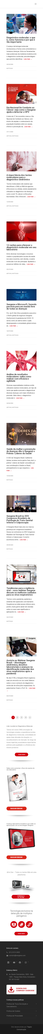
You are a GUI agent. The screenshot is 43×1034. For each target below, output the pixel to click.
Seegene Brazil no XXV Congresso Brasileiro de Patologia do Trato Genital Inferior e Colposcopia (19, 519)
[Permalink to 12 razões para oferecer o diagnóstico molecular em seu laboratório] (21, 231)
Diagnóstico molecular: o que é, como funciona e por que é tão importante (20, 39)
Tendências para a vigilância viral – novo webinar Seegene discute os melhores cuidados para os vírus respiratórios (21, 591)
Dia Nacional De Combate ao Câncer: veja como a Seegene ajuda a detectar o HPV (21, 109)
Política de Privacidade (14, 1016)
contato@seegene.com (17, 955)
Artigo (8, 136)
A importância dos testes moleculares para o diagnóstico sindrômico (19, 177)
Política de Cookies (13, 1011)
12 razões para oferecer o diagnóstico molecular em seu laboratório (21, 247)
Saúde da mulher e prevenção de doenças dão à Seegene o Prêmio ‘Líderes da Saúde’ (21, 451)
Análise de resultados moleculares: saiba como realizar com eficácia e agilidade (18, 377)
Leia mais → (28, 59)
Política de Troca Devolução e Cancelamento (17, 1005)
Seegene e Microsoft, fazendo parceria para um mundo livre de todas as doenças (21, 306)
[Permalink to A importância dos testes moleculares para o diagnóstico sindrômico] (21, 161)
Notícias (9, 68)
